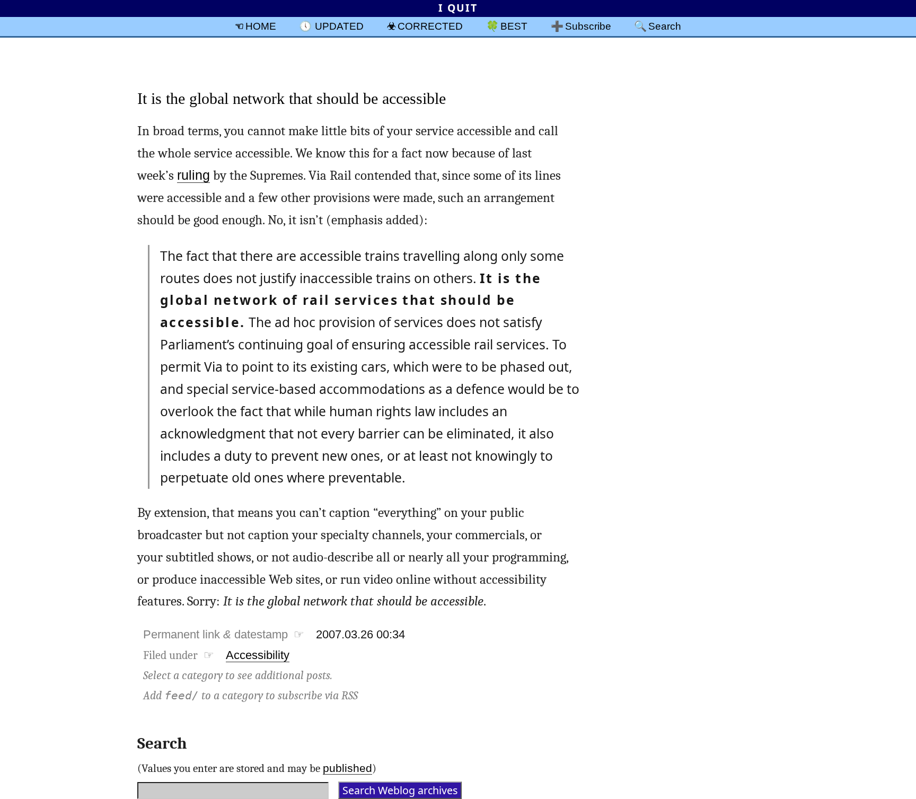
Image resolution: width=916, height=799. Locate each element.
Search (664, 26)
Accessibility (257, 655)
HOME (260, 26)
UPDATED (339, 26)
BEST (513, 26)
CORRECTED (430, 26)
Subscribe (588, 26)
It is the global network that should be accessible (291, 98)
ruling (193, 175)
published (347, 768)
